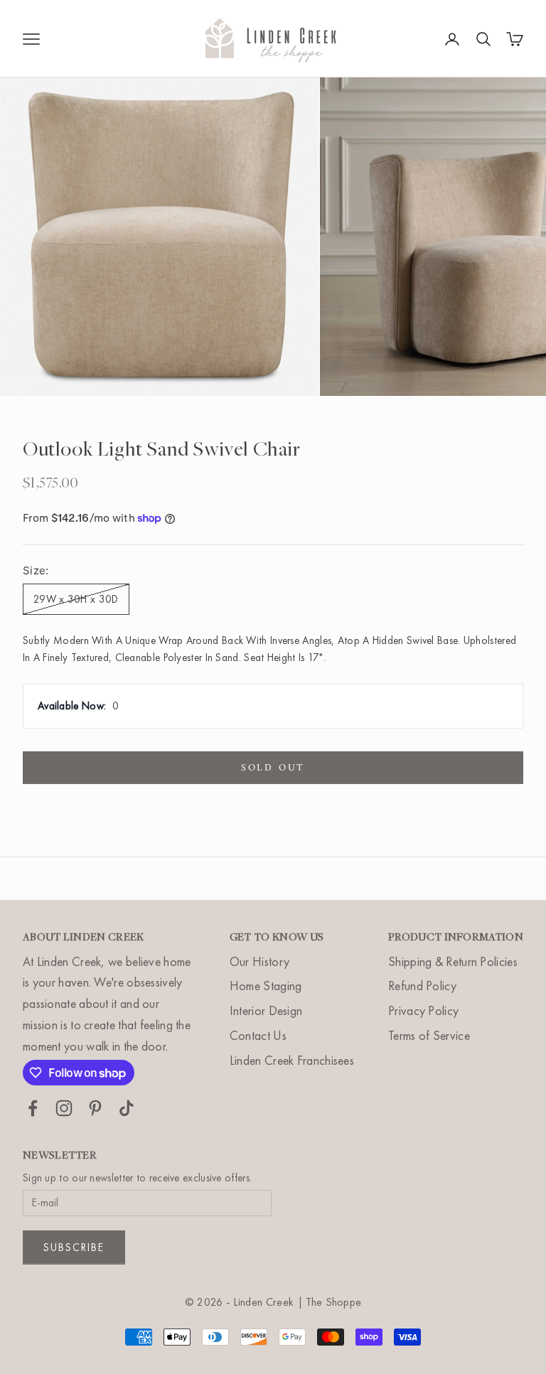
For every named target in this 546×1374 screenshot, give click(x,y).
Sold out (273, 768)
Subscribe (74, 1247)
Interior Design (266, 1010)
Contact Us (258, 1035)
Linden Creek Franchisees (292, 1060)
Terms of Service (429, 1035)
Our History (259, 961)
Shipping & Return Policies (453, 961)
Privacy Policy (423, 1010)
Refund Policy (422, 985)
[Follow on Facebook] (33, 1108)
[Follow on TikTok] (126, 1108)
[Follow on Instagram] (64, 1108)
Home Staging (266, 985)
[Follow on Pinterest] (95, 1108)
